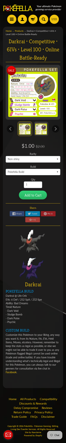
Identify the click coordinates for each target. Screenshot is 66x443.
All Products (28, 399)
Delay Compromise (26, 407)
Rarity (33, 153)
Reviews (47, 407)
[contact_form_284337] (8, 434)
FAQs (34, 416)
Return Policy (22, 412)
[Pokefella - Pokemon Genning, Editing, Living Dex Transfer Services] (18, 7)
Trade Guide (19, 416)
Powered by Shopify (33, 435)
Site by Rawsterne (33, 432)
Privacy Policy (43, 412)
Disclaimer (48, 416)
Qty (33, 179)
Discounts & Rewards (33, 403)
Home (9, 31)
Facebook (11, 372)
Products (19, 31)
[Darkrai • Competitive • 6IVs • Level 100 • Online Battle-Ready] (25, 129)
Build (33, 166)
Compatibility (48, 399)
